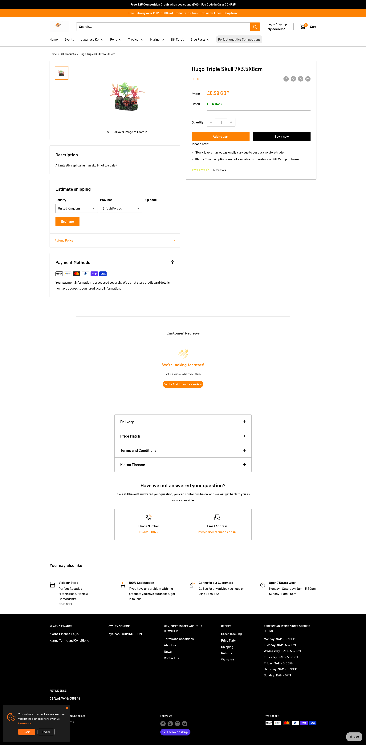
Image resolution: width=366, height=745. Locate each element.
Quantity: (198, 122)
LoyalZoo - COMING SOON (124, 634)
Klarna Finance (132, 464)
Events (69, 39)
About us (170, 645)
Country (60, 200)
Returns (226, 653)
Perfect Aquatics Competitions (239, 39)
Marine (155, 39)
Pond (113, 39)
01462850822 (148, 532)
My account (276, 29)
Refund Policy (64, 240)
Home (54, 39)
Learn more (24, 723)
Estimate (67, 221)
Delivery (127, 421)
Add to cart (220, 136)
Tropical (133, 39)
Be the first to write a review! (183, 384)
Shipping (227, 647)
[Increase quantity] (231, 122)
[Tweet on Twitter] (300, 78)
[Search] (255, 26)
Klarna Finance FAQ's (64, 634)
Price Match (130, 436)
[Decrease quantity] (211, 122)
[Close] (67, 708)
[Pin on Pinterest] (293, 78)
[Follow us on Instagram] (177, 723)
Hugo (195, 79)
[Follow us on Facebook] (163, 723)
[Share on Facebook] (286, 78)
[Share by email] (308, 78)
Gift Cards (177, 39)
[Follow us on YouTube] (184, 723)
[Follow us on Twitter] (170, 723)
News (168, 651)
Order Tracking (231, 634)
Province (106, 200)
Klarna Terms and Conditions (69, 640)
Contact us (171, 658)
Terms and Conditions (138, 450)
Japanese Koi (90, 39)
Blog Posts (198, 39)
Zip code (151, 200)
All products (68, 54)
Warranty (227, 659)
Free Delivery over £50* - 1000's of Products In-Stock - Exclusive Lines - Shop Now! (183, 13)
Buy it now (281, 136)
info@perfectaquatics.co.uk (217, 532)
